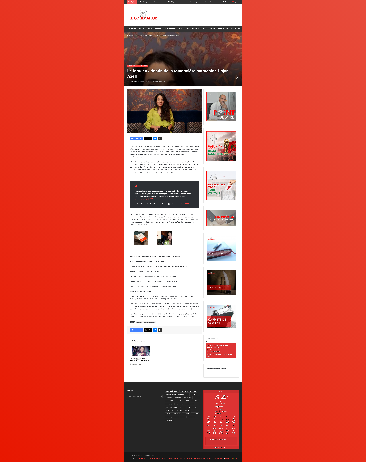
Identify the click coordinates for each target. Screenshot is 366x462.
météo (189, 404)
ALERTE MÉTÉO (172, 391)
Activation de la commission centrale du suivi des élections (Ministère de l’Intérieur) (164, 2)
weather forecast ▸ (221, 447)
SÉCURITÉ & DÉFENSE (193, 28)
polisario (170, 410)
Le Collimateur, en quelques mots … (155, 458)
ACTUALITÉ (138, 35)
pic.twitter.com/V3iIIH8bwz (145, 199)
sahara (195, 413)
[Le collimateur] (143, 15)
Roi (187, 410)
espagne (187, 397)
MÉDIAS (213, 28)
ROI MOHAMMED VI (173, 413)
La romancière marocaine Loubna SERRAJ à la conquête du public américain (140, 360)
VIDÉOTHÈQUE (236, 28)
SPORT (205, 28)
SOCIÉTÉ (150, 28)
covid (194, 394)
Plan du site (201, 458)
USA (191, 417)
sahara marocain (172, 417)
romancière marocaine (150, 322)
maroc (169, 404)
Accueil (130, 35)
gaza (178, 401)
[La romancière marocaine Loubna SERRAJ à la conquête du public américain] (140, 351)
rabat (179, 410)
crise (169, 397)
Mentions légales (179, 458)
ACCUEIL (133, 28)
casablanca (171, 394)
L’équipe (170, 458)
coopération (183, 394)
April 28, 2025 (184, 204)
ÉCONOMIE (159, 28)
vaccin (169, 420)
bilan (193, 391)
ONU (182, 407)
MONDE (181, 28)
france (169, 401)
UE (183, 417)
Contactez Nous (191, 458)
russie (186, 413)
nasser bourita (171, 407)
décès (178, 397)
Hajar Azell (139, 322)
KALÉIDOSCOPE (170, 28)
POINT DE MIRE (223, 28)
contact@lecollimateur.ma (220, 345)
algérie (184, 391)
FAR (196, 397)
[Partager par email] (160, 138)
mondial (179, 404)
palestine (192, 407)
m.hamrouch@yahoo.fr (214, 347)
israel (195, 401)
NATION (141, 28)
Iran (186, 401)
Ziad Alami (134, 81)
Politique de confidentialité (214, 458)
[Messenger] (155, 138)
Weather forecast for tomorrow (217, 439)
